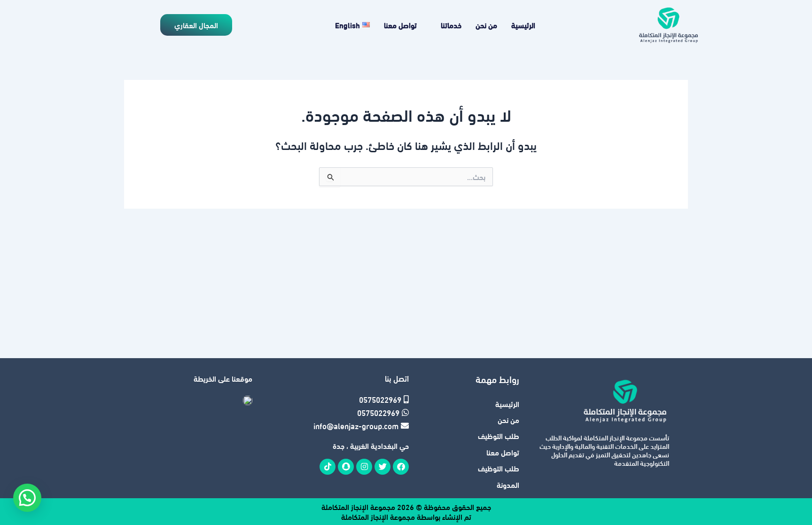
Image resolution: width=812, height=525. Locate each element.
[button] (27, 498)
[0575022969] (356, 399)
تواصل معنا (400, 24)
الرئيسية (523, 24)
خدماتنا (451, 24)
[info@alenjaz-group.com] (356, 425)
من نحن (486, 24)
